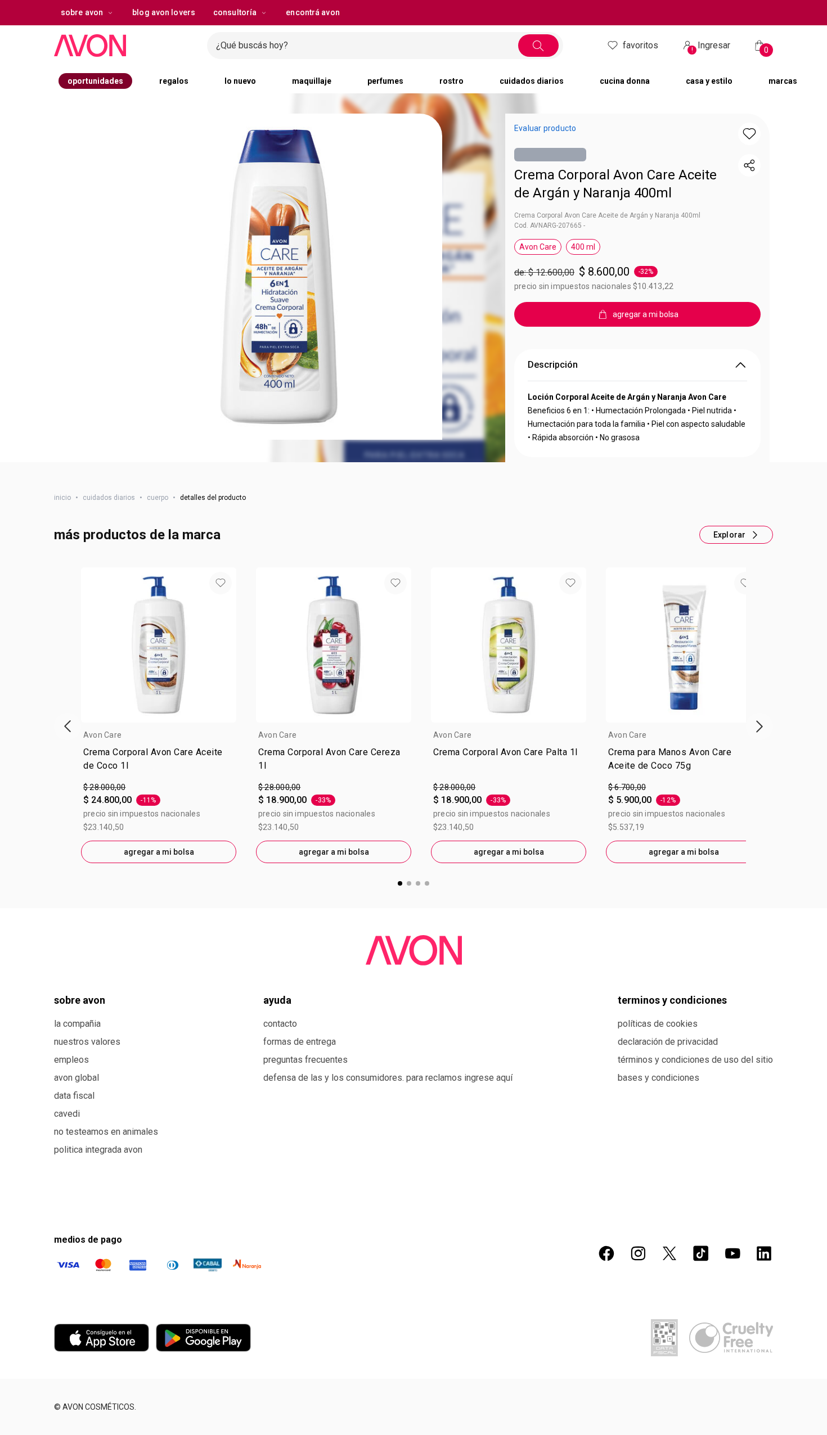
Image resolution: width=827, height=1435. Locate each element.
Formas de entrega (299, 1046)
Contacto (280, 1028)
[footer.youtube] (732, 1258)
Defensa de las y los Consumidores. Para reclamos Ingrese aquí (388, 1082)
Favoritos (640, 67)
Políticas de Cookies (658, 1028)
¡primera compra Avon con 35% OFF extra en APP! (418, 11)
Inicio (62, 503)
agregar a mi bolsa (159, 856)
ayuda (277, 1005)
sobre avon (82, 34)
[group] (439, 11)
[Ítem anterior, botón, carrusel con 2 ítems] (209, 11)
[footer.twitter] (669, 1258)
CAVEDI (67, 1118)
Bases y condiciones (658, 1082)
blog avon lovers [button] (163, 34)
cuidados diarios (109, 503)
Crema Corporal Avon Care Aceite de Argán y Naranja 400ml (615, 172)
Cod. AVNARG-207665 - (549, 223)
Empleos (71, 1064)
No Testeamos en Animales (106, 1136)
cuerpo (157, 503)
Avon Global (76, 1082)
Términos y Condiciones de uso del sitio (695, 1064)
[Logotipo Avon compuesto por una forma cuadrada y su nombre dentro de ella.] (126, 68)
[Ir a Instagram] (638, 1258)
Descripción (553, 362)
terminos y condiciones (672, 1005)
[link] (158, 766)
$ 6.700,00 (627, 792)
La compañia (77, 1028)
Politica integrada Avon (98, 1154)
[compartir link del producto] (749, 188)
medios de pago (88, 1244)
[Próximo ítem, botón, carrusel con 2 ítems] (595, 11)
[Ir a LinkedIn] (764, 1258)
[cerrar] (811, 11)
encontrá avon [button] (312, 34)
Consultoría (235, 34)
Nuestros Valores (87, 1046)
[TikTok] (701, 1258)
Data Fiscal (74, 1100)
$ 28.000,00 (104, 792)
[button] (279, 299)
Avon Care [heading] (102, 739)
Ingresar (711, 69)
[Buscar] (570, 68)
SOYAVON (538, 11)
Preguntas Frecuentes (305, 1064)
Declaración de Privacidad (668, 1046)
